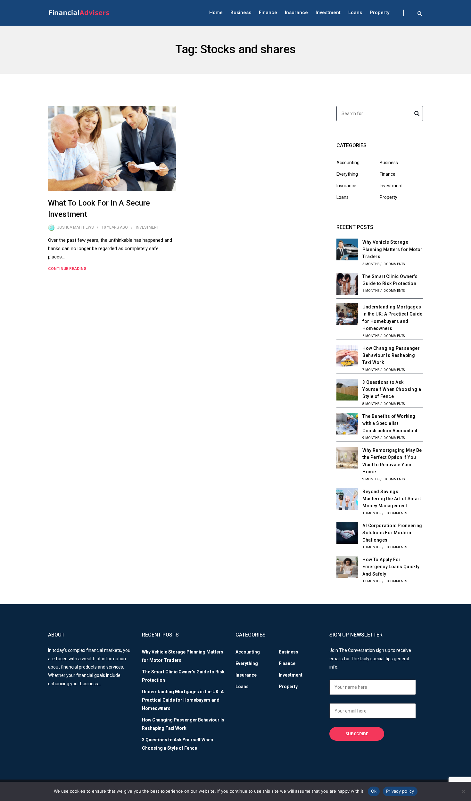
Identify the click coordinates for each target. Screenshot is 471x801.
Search (417, 114)
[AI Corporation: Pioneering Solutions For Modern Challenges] (347, 534)
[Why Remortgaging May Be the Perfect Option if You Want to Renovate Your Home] (347, 458)
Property (379, 12)
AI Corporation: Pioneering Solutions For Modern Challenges (392, 533)
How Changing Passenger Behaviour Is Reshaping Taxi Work (391, 355)
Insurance (296, 12)
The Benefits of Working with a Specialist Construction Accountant (389, 423)
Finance (268, 12)
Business (240, 12)
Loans (355, 12)
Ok (374, 791)
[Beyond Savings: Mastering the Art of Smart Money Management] (347, 500)
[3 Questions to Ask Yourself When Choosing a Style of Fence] (347, 390)
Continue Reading (67, 268)
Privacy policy (400, 791)
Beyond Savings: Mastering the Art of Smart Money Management (391, 499)
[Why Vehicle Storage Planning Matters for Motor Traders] (347, 250)
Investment (328, 12)
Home (216, 12)
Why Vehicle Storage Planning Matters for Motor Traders (392, 249)
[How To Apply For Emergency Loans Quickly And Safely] (347, 568)
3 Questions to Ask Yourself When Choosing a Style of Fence (391, 389)
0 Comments (394, 264)
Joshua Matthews (75, 227)
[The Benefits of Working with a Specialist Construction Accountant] (347, 424)
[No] (463, 791)
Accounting (347, 162)
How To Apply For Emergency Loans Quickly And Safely (390, 567)
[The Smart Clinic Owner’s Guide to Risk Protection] (347, 285)
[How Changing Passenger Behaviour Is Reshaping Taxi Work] (347, 356)
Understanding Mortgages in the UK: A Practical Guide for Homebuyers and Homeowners (183, 700)
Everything (347, 174)
